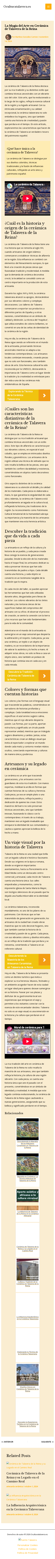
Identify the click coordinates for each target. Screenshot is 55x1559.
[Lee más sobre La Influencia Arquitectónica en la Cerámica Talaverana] (27, 1497)
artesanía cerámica (14, 1486)
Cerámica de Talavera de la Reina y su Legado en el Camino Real (25, 1477)
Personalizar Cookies (27, 1545)
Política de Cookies (27, 1548)
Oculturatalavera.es (17, 6)
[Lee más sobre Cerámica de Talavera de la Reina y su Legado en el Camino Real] (27, 1465)
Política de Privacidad (27, 1552)
